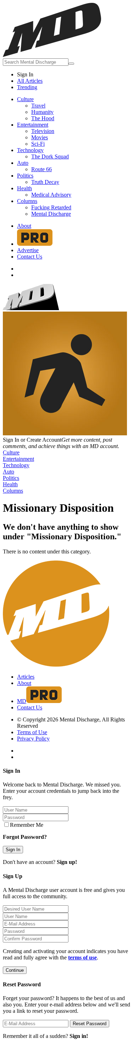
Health (24, 188)
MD (21, 701)
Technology (30, 150)
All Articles (30, 81)
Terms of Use (32, 732)
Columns (27, 201)
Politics (25, 176)
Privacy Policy (33, 739)
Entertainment (32, 125)
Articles (25, 677)
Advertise (28, 250)
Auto (22, 163)
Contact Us (29, 257)
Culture (25, 99)
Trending (27, 87)
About (24, 226)
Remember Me (26, 825)
